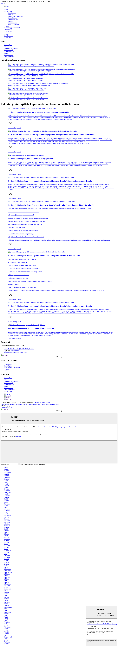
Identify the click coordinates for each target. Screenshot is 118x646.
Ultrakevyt (43, 404)
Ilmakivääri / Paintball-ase (15, 16)
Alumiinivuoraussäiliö (16, 404)
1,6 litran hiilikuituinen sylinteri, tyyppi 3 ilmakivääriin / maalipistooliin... (29, 85)
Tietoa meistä (8, 29)
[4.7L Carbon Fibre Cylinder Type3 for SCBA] (26, 155)
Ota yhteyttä (8, 31)
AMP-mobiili (46, 402)
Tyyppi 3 (25, 404)
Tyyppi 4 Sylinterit (13, 24)
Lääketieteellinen (13, 19)
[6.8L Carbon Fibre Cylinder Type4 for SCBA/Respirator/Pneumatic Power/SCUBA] (36, 252)
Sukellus (10, 21)
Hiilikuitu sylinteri (34, 404)
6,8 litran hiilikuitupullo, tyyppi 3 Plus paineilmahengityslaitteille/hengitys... (30, 71)
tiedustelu (11, 128)
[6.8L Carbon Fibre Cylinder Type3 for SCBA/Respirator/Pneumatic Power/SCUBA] (41, 177)
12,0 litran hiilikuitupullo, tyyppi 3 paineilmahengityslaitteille (31, 328)
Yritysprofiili (8, 364)
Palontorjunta (12, 13)
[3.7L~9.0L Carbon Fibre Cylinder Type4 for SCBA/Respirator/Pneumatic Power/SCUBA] (42, 131)
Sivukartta (38, 402)
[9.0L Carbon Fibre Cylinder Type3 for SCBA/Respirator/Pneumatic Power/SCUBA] (41, 302)
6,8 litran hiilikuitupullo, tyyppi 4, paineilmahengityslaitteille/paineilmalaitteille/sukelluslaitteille (44, 256)
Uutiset (6, 26)
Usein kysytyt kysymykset (12, 28)
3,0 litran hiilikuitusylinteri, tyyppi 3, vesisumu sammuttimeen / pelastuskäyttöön (38, 112)
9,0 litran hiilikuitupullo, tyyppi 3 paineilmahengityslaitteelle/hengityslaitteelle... (31, 66)
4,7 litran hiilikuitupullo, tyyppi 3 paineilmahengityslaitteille (25, 80)
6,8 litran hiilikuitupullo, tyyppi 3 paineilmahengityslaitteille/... (26, 75)
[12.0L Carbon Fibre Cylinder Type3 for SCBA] (26, 325)
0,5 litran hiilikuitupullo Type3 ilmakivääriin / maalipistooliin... (26, 90)
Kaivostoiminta (12, 18)
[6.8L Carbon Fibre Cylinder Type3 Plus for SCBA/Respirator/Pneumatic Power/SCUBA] (41, 201)
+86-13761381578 (16, 350)
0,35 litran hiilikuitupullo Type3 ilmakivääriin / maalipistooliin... (26, 99)
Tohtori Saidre (5, 404)
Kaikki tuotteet (8, 11)
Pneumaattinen (12, 23)
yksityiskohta (17, 128)
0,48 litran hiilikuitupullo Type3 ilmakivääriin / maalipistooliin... (26, 95)
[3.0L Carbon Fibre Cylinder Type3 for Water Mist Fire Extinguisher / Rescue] (32, 108)
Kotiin (6, 9)
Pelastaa (10, 14)
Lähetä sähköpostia (6, 407)
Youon (6, 371)
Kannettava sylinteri (53, 404)
